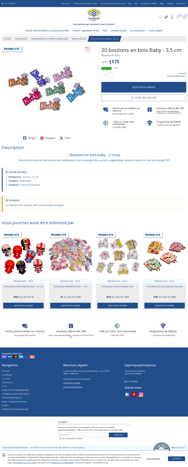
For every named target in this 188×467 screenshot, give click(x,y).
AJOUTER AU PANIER (143, 87)
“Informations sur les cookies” (24, 462)
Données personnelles (72, 387)
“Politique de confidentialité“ (62, 462)
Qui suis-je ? (8, 382)
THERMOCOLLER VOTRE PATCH (16, 394)
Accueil (8, 39)
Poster (67, 138)
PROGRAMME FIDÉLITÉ (12, 398)
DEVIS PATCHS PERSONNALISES (15, 409)
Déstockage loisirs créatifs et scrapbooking (50, 39)
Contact (170, 3)
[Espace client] (172, 17)
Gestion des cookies (71, 383)
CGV (5, 386)
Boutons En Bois (110, 55)
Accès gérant (179, 447)
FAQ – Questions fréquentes (15, 401)
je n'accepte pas (153, 458)
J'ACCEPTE (176, 458)
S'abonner (118, 435)
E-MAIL (6, 405)
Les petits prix (21, 39)
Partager (31, 138)
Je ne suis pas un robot (72, 438)
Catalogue (7, 375)
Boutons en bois (79, 39)
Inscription (180, 3)
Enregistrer (49, 138)
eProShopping (78, 447)
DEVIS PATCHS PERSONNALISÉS (15, 390)
